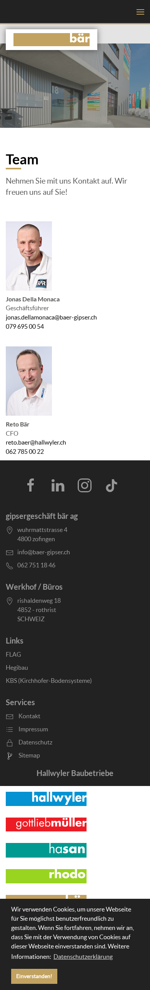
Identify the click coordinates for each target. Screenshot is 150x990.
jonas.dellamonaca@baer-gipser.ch (51, 317)
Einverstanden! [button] (34, 976)
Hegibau (17, 667)
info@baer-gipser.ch (43, 552)
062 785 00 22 (25, 451)
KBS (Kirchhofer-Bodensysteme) (49, 680)
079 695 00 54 (25, 326)
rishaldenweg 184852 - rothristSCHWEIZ (39, 609)
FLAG (13, 654)
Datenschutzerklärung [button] (83, 956)
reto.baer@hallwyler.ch (36, 442)
